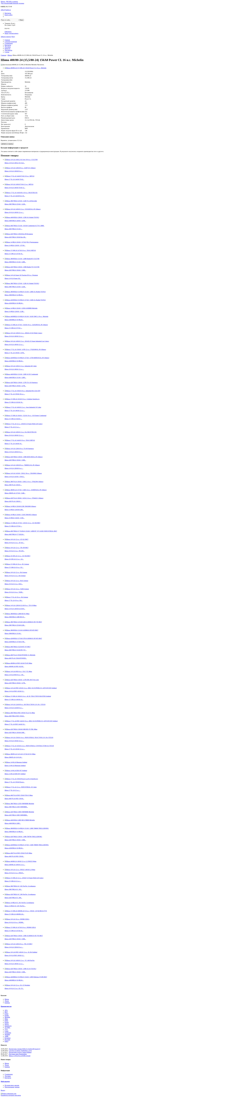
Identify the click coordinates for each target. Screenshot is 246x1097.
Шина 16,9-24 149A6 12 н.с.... (14, 369)
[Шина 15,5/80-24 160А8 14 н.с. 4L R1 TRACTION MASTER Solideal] (28, 696)
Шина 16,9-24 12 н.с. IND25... (14, 873)
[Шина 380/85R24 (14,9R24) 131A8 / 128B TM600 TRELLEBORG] (27, 828)
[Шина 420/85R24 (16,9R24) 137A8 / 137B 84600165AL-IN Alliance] (27, 358)
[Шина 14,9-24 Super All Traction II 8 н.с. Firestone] (21, 275)
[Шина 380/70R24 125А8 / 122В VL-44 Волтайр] (21, 201)
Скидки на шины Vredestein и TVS (20, 1050)
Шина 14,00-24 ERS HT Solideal (15, 774)
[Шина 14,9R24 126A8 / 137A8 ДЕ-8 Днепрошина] (21, 242)
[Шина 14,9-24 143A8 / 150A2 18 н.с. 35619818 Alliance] (23, 473)
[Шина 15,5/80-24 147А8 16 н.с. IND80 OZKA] (20, 927)
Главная (7, 40)
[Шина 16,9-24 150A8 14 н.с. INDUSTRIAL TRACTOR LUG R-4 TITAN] (29, 737)
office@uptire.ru (6, 10)
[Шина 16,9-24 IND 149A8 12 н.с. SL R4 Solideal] (21, 952)
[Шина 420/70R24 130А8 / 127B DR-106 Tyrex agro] (22, 680)
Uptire (6, 1031)
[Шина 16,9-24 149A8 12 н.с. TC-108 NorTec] (20, 960)
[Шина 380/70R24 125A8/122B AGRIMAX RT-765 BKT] (23, 622)
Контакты (8, 13)
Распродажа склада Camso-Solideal (20, 1052)
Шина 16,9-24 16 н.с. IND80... (14, 922)
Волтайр (7, 1039)
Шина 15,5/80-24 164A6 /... (13, 419)
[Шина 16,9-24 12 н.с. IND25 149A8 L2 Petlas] (20, 869)
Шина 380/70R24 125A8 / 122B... (15, 287)
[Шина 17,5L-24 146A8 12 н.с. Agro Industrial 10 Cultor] (23, 407)
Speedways (8, 1026)
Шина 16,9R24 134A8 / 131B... (15, 518)
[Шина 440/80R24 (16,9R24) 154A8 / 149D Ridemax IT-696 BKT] (26, 977)
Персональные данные (12, 1087)
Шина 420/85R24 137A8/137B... (15, 642)
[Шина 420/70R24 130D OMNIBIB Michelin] (19, 812)
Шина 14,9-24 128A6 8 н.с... (14, 452)
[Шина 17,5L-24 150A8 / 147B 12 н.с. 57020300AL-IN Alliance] (25, 349)
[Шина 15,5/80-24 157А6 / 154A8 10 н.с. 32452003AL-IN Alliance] (26, 325)
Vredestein (8, 1033)
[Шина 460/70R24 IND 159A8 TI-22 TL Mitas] (20, 713)
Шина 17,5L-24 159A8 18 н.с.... (15, 394)
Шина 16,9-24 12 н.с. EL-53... (14, 988)
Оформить (8, 31)
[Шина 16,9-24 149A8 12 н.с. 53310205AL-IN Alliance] (23, 209)
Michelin (7, 1017)
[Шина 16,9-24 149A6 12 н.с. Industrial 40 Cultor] (21, 366)
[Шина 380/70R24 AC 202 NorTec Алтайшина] (20, 886)
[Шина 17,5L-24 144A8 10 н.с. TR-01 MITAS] (20, 440)
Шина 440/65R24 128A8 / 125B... (15, 220)
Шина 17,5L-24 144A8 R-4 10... (15, 196)
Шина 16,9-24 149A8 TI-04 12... (15, 187)
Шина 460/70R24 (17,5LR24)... (15, 534)
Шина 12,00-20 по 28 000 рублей (19, 1056)
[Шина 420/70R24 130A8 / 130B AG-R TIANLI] (20, 969)
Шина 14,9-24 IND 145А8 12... (15, 691)
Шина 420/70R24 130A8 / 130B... (15, 270)
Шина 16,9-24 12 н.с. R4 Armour (15, 575)
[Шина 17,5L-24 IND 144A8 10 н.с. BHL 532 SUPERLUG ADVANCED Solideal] (31, 721)
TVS (6, 1029)
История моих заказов (12, 1085)
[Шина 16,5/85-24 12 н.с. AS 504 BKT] (17, 556)
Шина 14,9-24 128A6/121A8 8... (15, 609)
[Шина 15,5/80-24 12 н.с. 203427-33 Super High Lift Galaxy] (24, 878)
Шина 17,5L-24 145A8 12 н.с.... (15, 749)
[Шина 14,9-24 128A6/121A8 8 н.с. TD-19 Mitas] (21, 605)
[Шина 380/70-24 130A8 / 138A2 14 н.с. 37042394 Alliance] (24, 481)
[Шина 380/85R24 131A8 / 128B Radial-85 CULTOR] (22, 258)
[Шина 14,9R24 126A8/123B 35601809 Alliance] (20, 506)
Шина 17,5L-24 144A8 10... (13, 443)
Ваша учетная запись (11, 33)
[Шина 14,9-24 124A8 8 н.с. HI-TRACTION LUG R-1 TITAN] (25, 704)
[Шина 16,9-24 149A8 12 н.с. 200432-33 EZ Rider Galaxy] (23, 333)
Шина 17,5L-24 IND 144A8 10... (15, 724)
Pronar (7, 1022)
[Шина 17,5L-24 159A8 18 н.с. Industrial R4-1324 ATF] (22, 391)
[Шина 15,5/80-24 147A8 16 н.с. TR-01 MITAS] (20, 250)
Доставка (8, 47)
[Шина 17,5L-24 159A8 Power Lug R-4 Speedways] (21, 779)
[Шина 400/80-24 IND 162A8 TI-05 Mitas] (18, 663)
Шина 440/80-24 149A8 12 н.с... (15, 864)
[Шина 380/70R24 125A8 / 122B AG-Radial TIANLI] (22, 283)
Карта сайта (8, 15)
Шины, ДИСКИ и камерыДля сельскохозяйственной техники (12, 2)
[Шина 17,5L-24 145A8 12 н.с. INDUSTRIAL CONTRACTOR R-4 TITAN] (29, 746)
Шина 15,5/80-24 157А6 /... (13, 328)
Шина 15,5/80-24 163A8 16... (14, 402)
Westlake (7, 1034)
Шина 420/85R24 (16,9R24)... (14, 303)
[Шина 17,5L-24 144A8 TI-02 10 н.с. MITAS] (19, 176)
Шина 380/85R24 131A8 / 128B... (15, 262)
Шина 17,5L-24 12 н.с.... (12, 427)
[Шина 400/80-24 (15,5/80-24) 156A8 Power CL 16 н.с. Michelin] (25, 68)
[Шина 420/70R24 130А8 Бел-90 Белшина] (19, 234)
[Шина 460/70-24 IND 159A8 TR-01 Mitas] (19, 795)
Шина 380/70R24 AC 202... (13, 889)
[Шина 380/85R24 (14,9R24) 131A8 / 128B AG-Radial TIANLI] (25, 292)
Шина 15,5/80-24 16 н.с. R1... (14, 567)
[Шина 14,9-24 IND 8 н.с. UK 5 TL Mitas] (18, 671)
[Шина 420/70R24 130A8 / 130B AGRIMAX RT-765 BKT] (24, 935)
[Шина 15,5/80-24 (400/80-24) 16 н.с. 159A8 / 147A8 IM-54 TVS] (26, 911)
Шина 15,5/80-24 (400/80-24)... (14, 914)
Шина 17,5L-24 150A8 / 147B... (15, 353)
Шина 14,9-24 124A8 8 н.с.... (14, 708)
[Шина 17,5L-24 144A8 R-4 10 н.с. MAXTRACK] (21, 192)
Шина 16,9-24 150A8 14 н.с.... (14, 741)
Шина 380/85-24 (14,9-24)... (13, 757)
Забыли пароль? (6, 36)
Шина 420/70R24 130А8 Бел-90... (15, 237)
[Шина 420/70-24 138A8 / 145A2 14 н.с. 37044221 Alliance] (24, 498)
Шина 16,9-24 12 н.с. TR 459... (15, 551)
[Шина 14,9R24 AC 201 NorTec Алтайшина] (19, 902)
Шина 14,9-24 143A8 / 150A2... (15, 476)
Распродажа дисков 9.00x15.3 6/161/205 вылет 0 (24, 1049)
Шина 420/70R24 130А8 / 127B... (15, 683)
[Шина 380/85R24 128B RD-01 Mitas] (17, 614)
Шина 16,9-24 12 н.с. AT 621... (14, 542)
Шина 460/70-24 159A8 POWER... (16, 658)
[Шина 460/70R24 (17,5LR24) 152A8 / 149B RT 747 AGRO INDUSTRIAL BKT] (31, 531)
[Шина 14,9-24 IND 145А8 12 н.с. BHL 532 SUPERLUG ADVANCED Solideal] (31, 688)
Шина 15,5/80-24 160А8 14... (14, 699)
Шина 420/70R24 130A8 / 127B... (15, 386)
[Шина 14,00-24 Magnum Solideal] (16, 762)
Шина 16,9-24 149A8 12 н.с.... (14, 212)
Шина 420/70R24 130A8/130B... (15, 732)
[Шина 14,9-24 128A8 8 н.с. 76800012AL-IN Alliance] (22, 465)
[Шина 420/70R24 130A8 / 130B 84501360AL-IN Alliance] (24, 457)
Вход (13, 36)
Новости (7, 48)
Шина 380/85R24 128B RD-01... (15, 617)
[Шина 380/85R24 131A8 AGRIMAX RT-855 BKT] (21, 630)
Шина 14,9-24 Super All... (13, 278)
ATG (6, 1010)
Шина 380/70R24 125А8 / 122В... (15, 204)
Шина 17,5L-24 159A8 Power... (15, 782)
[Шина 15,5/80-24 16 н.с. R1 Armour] (17, 564)
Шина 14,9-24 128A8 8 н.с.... (14, 171)
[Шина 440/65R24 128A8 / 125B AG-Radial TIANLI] (22, 217)
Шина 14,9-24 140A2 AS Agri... (15, 163)
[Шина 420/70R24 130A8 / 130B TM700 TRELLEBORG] (23, 836)
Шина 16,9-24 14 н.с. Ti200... (14, 592)
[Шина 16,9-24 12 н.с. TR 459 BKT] (16, 547)
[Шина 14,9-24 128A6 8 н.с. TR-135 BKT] (18, 944)
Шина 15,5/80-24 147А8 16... (14, 930)
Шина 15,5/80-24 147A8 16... (14, 253)
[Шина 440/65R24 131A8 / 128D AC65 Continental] (21, 374)
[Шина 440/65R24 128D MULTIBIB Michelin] (20, 820)
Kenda (7, 1015)
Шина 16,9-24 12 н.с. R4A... (14, 584)
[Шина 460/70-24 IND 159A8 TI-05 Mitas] (18, 853)
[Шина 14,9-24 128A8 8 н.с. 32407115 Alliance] (20, 168)
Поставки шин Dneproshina (18, 1054)
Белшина (7, 1038)
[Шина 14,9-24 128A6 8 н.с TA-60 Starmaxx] (19, 448)
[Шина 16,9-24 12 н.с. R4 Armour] (16, 572)
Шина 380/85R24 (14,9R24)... (14, 295)
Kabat (6, 1014)
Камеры (7, 1002)
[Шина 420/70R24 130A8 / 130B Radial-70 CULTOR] (22, 267)
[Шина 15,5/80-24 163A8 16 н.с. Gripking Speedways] (22, 399)
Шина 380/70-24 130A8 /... (13, 485)
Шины (10, 55)
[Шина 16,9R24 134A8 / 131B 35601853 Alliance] (21, 514)
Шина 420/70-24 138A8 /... (13, 501)
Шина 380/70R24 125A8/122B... (15, 625)
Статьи (7, 52)
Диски (7, 1001)
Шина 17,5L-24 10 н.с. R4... (14, 600)
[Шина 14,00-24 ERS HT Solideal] (16, 770)
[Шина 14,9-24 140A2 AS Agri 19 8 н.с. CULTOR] (21, 159)
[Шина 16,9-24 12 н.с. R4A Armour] (16, 580)
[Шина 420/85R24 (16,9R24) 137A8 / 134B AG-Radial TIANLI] (25, 300)
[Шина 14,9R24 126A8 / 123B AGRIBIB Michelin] (21, 308)
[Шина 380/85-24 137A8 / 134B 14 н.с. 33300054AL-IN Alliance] (26, 490)
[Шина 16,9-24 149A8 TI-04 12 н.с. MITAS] (19, 184)
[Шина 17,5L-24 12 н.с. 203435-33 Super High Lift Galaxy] (24, 424)
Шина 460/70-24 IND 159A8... (14, 798)
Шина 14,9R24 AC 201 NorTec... (15, 906)
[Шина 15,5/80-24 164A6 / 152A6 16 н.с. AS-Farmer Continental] (25, 415)
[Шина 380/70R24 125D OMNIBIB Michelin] (19, 803)
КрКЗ (6, 1041)
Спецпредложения (11, 41)
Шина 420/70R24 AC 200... (13, 897)
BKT (6, 1012)
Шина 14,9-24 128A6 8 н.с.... (14, 947)
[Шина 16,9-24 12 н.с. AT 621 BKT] (16, 539)
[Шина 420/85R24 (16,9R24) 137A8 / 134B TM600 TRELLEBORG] (27, 845)
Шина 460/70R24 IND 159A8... (15, 716)
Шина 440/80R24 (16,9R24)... (14, 320)
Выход (3, 1090)
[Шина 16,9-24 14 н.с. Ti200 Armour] (17, 589)
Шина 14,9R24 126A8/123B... (14, 509)
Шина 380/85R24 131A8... (13, 633)
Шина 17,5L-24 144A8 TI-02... (14, 179)
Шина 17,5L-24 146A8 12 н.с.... (15, 410)
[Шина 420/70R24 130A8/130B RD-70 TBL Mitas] (21, 729)
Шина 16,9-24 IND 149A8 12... (15, 955)
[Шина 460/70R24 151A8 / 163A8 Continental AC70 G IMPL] (24, 225)
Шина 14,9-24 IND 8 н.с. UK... (15, 675)
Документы (8, 50)
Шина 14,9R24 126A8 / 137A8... (15, 245)
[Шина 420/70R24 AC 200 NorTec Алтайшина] (20, 894)
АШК (6, 1036)
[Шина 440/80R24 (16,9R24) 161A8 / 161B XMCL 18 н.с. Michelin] (26, 316)
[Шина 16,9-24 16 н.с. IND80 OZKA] (17, 919)
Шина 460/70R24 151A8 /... (13, 229)
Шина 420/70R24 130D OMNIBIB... (16, 815)
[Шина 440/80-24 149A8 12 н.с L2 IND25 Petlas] (20, 861)
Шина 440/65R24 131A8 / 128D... (15, 377)
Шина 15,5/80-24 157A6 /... (13, 526)
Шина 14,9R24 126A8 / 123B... (15, 311)
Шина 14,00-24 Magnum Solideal (15, 765)
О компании (9, 43)
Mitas (6, 1019)
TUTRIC (7, 1027)
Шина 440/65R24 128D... (13, 823)
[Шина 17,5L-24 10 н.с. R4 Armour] (16, 597)
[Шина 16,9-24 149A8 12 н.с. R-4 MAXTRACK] (21, 432)
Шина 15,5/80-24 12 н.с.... (13, 881)
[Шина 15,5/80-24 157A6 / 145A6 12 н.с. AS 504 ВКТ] (22, 523)
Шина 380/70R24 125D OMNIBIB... (16, 807)
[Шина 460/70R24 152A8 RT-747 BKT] (17, 647)
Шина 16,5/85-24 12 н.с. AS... (14, 559)
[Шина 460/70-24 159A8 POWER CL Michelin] (20, 655)
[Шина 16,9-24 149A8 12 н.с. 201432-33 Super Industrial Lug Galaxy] (27, 341)
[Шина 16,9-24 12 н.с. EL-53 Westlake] (17, 985)
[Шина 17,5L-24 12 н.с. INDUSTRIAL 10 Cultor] (21, 787)
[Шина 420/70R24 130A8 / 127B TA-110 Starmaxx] (21, 382)
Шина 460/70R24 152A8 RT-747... (16, 650)
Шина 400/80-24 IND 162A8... (14, 666)
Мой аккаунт (5, 1081)
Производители (6, 1006)
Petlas (6, 1020)
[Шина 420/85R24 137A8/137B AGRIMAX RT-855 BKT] (23, 638)
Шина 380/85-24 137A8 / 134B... (15, 493)
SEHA (7, 1024)
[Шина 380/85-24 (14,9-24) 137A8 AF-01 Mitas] (20, 754)
